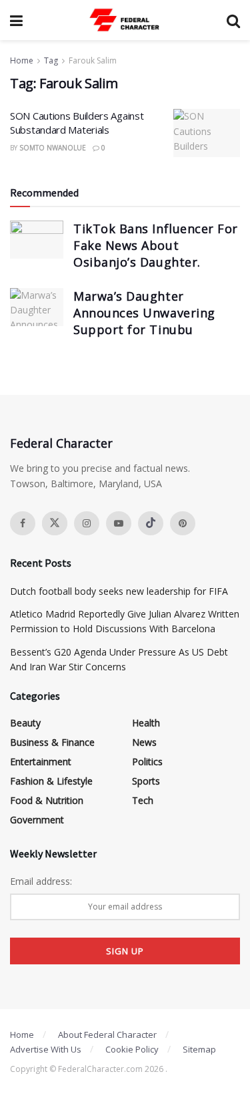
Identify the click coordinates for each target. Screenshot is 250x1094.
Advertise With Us (45, 1049)
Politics (147, 761)
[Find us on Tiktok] (150, 523)
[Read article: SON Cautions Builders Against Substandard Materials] (206, 133)
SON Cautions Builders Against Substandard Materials (76, 122)
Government (37, 819)
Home (21, 60)
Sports (146, 781)
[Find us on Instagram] (86, 523)
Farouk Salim (93, 60)
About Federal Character (107, 1035)
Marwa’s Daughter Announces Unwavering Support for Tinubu (144, 312)
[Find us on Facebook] (22, 523)
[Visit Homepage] (125, 20)
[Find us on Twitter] (54, 523)
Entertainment (40, 761)
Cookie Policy (132, 1049)
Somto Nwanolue (52, 147)
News (144, 742)
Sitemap (199, 1049)
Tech (142, 800)
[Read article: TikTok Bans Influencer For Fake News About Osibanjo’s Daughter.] (36, 240)
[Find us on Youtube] (118, 523)
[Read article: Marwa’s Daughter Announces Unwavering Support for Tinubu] (36, 307)
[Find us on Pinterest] (182, 523)
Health (146, 722)
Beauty (25, 722)
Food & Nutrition (46, 800)
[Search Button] (233, 20)
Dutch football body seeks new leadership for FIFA (119, 591)
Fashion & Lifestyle (51, 781)
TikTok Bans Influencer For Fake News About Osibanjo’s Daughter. (155, 245)
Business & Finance (52, 742)
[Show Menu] (16, 20)
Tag (51, 60)
